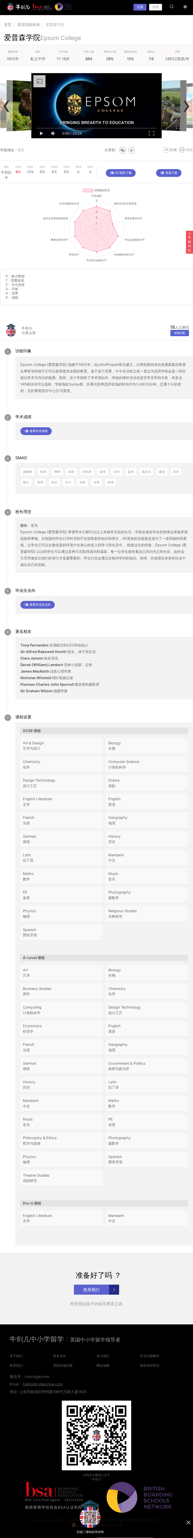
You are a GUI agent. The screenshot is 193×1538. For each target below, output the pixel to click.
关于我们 (16, 1356)
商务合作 (59, 1356)
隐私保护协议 (150, 1365)
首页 (8, 24)
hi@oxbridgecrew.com (43, 1384)
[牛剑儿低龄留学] (18, 7)
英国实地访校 (63, 1365)
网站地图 (103, 1365)
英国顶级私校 (28, 24)
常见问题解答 (150, 1356)
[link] (8, 24)
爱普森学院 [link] (55, 24)
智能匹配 (179, 333)
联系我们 (16, 1365)
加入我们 (103, 1356)
